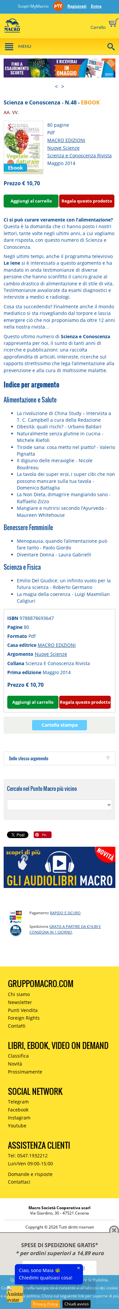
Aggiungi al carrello (31, 201)
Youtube (17, 1125)
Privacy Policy (45, 1304)
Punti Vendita (23, 1010)
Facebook (18, 1109)
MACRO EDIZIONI (66, 140)
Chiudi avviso (76, 1304)
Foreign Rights (24, 1018)
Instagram (19, 1117)
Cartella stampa (60, 725)
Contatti (16, 1026)
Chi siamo (19, 994)
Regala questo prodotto (86, 201)
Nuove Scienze (63, 148)
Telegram (18, 1101)
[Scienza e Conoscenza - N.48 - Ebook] (23, 147)
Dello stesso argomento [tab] (28, 758)
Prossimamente (25, 1072)
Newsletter (20, 1002)
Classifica (18, 1056)
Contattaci (19, 1182)
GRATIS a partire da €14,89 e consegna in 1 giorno (65, 929)
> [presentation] (62, 86)
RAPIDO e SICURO (65, 912)
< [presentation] (56, 86)
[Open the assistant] (15, 1294)
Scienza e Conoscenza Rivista (79, 155)
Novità (15, 1064)
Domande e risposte (30, 1174)
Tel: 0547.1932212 (28, 1155)
